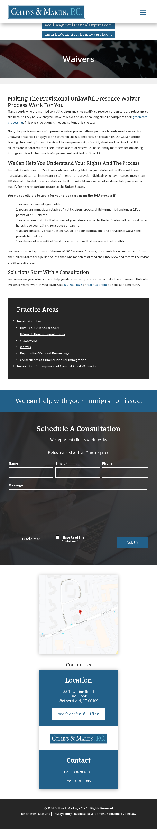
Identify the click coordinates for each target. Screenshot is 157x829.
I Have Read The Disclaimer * (73, 539)
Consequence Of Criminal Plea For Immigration (53, 360)
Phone (107, 463)
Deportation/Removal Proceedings (44, 353)
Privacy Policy (62, 814)
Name (13, 463)
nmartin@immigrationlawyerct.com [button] (78, 34)
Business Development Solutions (97, 814)
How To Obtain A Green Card (39, 328)
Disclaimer (31, 538)
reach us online (97, 285)
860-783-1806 (72, 285)
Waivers (25, 347)
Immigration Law (29, 321)
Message (16, 485)
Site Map (44, 814)
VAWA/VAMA (28, 341)
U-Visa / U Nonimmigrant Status (42, 334)
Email (61, 463)
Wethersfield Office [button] (78, 714)
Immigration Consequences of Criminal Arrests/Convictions (59, 366)
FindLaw (130, 814)
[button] (143, 13)
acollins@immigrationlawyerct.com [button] (78, 25)
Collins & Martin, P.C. (69, 808)
